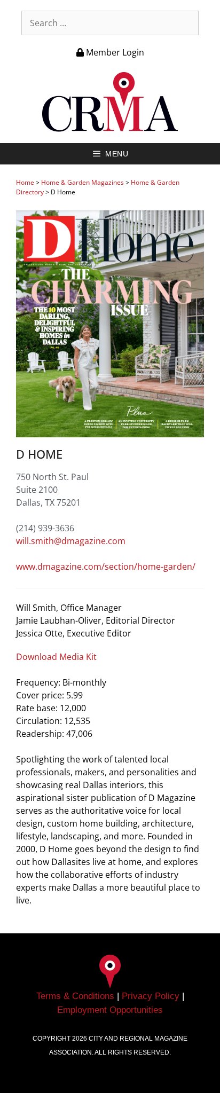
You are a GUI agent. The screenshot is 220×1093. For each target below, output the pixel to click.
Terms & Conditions (75, 996)
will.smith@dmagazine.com (70, 541)
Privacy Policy (150, 996)
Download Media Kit (56, 657)
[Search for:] (110, 23)
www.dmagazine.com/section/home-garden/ (105, 566)
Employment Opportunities (110, 1010)
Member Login (114, 52)
